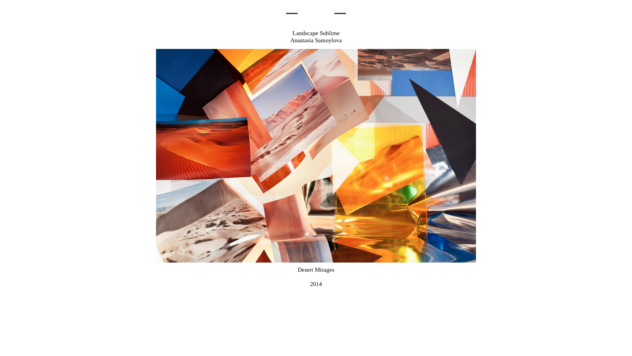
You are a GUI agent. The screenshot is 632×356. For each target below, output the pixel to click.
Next (474, 171)
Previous (158, 171)
